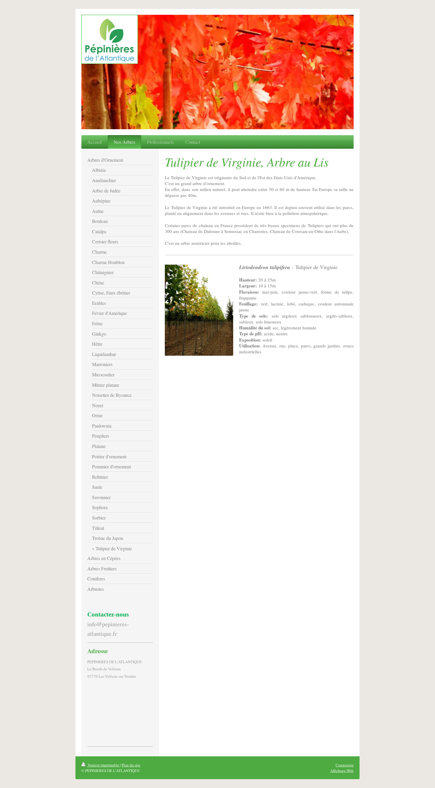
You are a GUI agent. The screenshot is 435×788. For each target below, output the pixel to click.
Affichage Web (342, 770)
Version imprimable (103, 765)
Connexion (345, 765)
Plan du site (131, 765)
